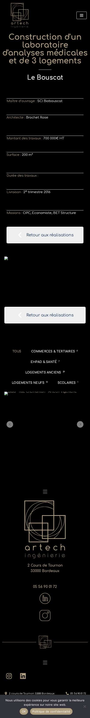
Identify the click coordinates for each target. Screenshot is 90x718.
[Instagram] (9, 676)
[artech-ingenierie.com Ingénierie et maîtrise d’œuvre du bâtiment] (19, 15)
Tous (16, 351)
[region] (45, 279)
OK (24, 711)
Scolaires (68, 382)
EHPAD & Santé (45, 362)
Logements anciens (45, 372)
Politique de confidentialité (51, 711)
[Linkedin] (23, 676)
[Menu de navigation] (81, 15)
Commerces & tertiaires (54, 351)
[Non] (84, 706)
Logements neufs (30, 382)
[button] (10, 424)
